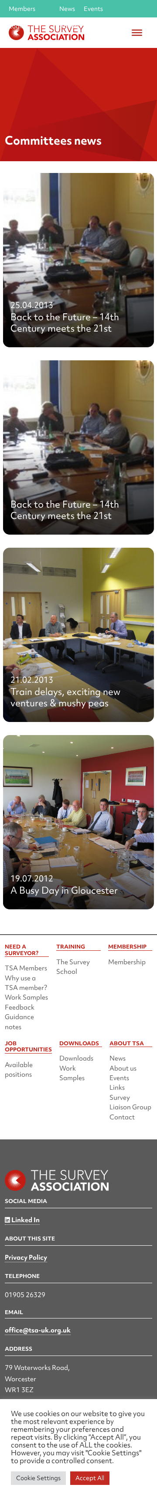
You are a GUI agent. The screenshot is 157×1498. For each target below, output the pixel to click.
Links (117, 1087)
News (67, 9)
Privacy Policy (26, 1257)
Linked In (25, 1220)
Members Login (22, 11)
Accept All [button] (89, 1478)
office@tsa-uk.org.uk (38, 1330)
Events (93, 9)
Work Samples (26, 997)
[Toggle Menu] (137, 33)
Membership (127, 962)
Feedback (19, 1007)
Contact (122, 1117)
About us (123, 1068)
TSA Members (26, 968)
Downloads (76, 1058)
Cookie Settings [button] (38, 1478)
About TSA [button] (75, 26)
